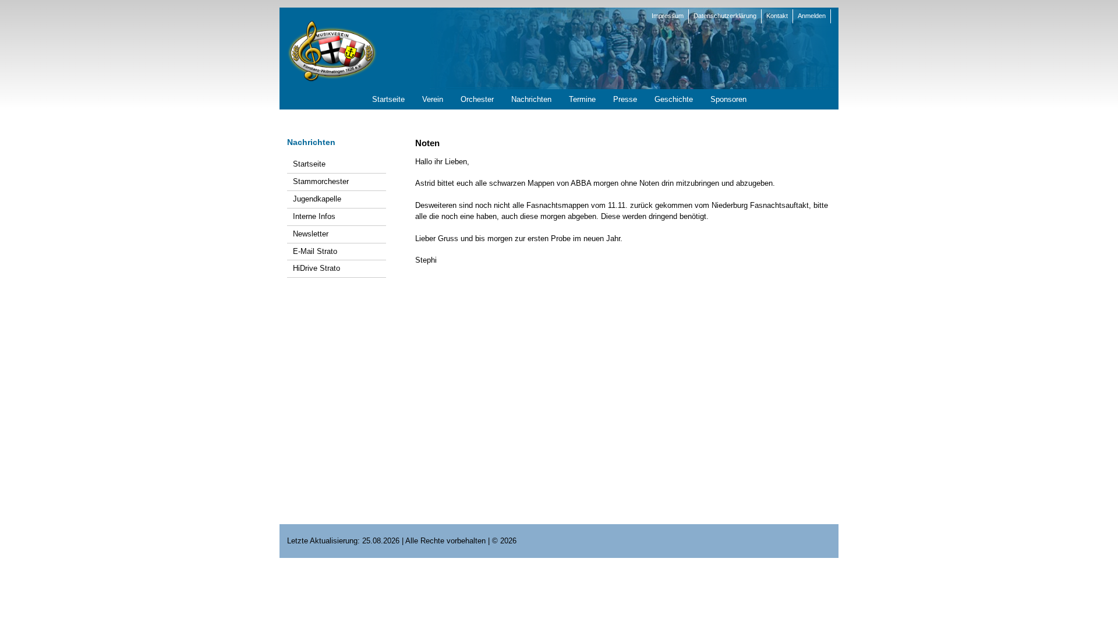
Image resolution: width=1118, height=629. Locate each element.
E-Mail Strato (315, 251)
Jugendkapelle (317, 199)
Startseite (309, 164)
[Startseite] (331, 50)
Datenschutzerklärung (725, 15)
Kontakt (777, 15)
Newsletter (310, 233)
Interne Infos (314, 216)
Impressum (668, 15)
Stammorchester (321, 181)
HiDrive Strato (316, 268)
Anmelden (812, 15)
